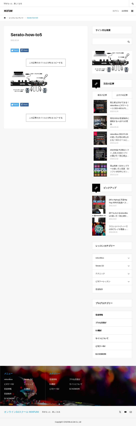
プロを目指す (101, 323)
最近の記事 (102, 95)
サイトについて (102, 338)
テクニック (100, 273)
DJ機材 (98, 330)
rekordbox (99, 258)
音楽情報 (99, 315)
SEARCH (132, 3)
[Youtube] (125, 412)
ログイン (116, 11)
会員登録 (125, 11)
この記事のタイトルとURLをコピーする (46, 63)
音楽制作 (99, 289)
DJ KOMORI (100, 354)
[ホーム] (5, 18)
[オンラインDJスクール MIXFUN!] (8, 11)
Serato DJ (99, 266)
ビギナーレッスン (102, 281)
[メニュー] (132, 11)
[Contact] (130, 412)
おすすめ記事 (122, 95)
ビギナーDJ (100, 346)
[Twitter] (120, 412)
